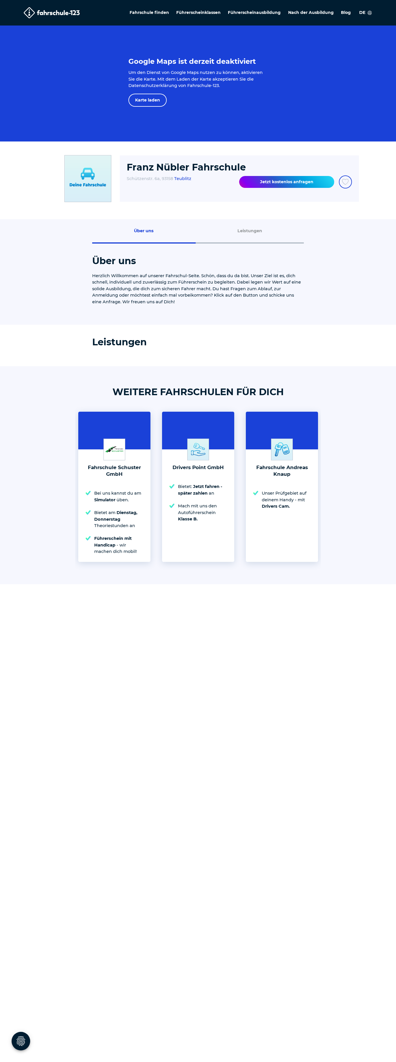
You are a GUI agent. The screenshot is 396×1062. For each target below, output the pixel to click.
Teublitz (182, 178)
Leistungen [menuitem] (249, 230)
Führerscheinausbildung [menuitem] (254, 12)
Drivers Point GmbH (198, 467)
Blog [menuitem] (346, 12)
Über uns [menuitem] (144, 230)
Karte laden (147, 100)
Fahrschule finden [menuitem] (149, 12)
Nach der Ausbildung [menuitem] (311, 12)
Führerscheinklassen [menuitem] (198, 12)
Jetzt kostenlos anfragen (286, 181)
